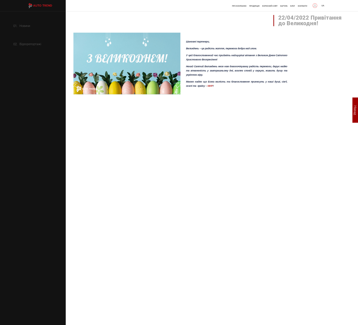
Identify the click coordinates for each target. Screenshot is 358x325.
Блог (292, 6)
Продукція (254, 6)
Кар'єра (284, 6)
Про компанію (239, 6)
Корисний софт (269, 6)
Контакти (302, 6)
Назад (355, 110)
